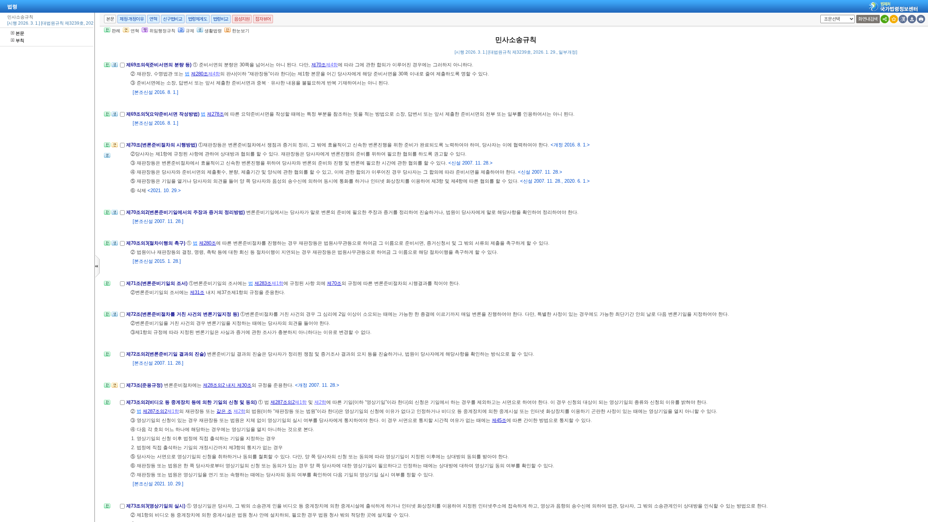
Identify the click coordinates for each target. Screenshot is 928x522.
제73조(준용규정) (145, 385)
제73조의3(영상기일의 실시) (156, 506)
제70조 (318, 64)
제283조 (263, 283)
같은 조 (224, 411)
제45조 (499, 420)
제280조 (199, 73)
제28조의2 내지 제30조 (227, 385)
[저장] (912, 19)
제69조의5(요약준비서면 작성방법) (163, 114)
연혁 (153, 19)
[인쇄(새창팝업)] (921, 19)
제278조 (215, 114)
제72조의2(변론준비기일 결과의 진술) (166, 354)
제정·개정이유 (132, 19)
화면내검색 (868, 19)
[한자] (903, 19)
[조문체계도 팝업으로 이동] (107, 67)
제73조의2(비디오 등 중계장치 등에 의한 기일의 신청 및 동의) (192, 402)
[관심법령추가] (894, 19)
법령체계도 (197, 19)
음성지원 (241, 19)
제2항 (320, 402)
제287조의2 (282, 402)
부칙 (20, 40)
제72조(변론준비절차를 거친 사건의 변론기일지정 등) (183, 314)
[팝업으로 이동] (115, 67)
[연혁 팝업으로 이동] (115, 147)
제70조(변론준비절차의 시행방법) (162, 145)
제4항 (332, 64)
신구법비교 (172, 19)
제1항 (277, 283)
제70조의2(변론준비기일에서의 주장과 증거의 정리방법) (186, 212)
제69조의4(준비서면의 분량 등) (159, 64)
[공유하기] (885, 19)
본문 (20, 33)
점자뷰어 (262, 19)
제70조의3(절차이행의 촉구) (156, 243)
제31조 (197, 292)
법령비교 (220, 19)
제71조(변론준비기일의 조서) (157, 283)
